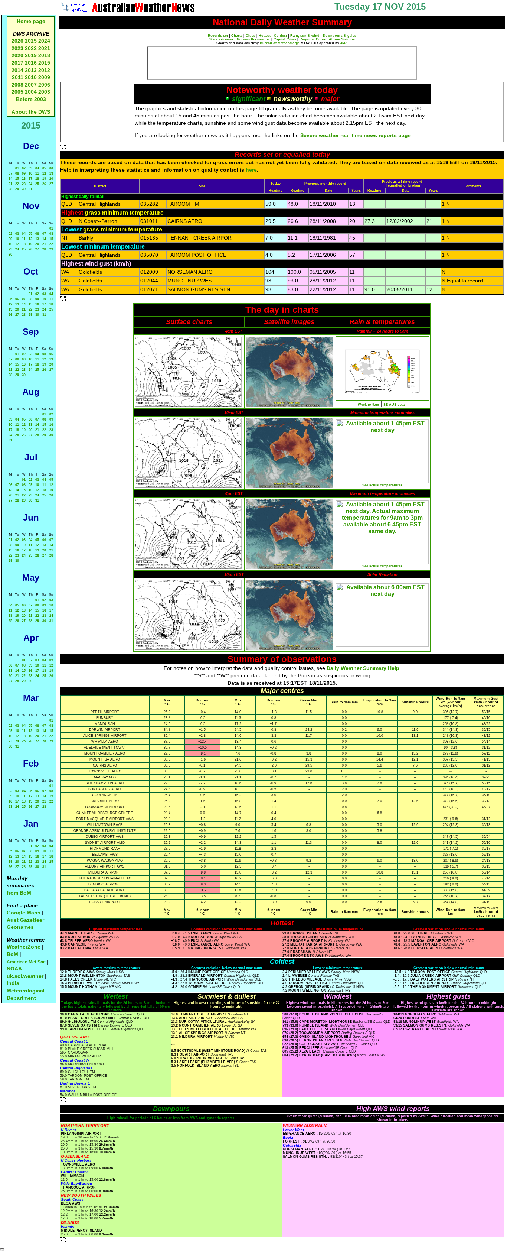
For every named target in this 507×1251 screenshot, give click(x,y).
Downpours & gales (339, 36)
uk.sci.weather (25, 976)
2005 (17, 92)
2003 (44, 92)
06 (51, 168)
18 (37, 179)
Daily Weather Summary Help (363, 668)
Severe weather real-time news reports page (355, 135)
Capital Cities (285, 39)
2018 (44, 55)
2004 (31, 92)
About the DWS (31, 112)
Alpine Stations (342, 39)
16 (24, 179)
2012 (44, 70)
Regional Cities (313, 39)
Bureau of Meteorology (279, 43)
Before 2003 (31, 99)
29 (17, 189)
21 (10, 184)
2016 (31, 63)
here (251, 170)
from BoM (19, 893)
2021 (44, 48)
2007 (31, 85)
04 (37, 168)
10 (30, 173)
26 (44, 184)
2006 (44, 85)
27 (51, 184)
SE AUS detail (395, 404)
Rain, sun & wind (305, 36)
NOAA (14, 969)
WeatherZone (23, 947)
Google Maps (23, 912)
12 (44, 173)
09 (24, 173)
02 (24, 168)
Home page (31, 21)
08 (17, 173)
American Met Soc (27, 962)
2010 (31, 77)
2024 (44, 41)
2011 (17, 77)
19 (44, 179)
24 (30, 184)
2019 (31, 55)
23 (24, 184)
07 (10, 173)
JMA (344, 43)
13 (51, 173)
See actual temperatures (382, 485)
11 (37, 173)
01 (17, 168)
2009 (44, 77)
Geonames (20, 927)
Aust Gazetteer (25, 920)
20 (51, 179)
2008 (17, 85)
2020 (17, 55)
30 (24, 189)
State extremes (221, 39)
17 (30, 179)
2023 (17, 48)
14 (10, 179)
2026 (17, 41)
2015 (44, 63)
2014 (17, 70)
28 (10, 189)
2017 (17, 63)
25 (37, 184)
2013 (31, 70)
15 (17, 179)
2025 (31, 41)
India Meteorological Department (26, 990)
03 (30, 168)
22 (17, 184)
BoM (12, 954)
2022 (31, 48)
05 (44, 168)
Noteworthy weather (253, 39)
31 (30, 189)
